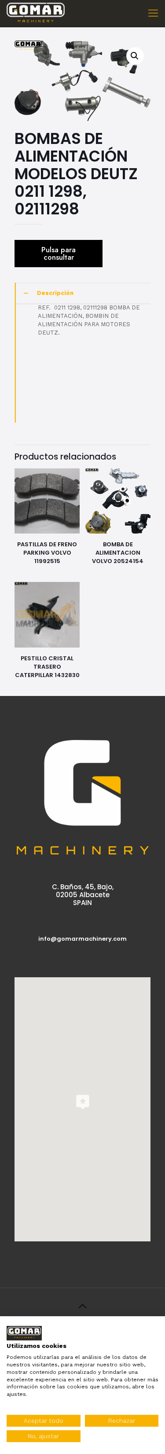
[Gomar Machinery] (36, 13)
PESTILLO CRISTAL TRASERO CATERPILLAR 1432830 (47, 666)
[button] (135, 56)
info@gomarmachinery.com (82, 939)
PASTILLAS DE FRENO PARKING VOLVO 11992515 (47, 552)
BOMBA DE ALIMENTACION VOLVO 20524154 (117, 552)
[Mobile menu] (153, 13)
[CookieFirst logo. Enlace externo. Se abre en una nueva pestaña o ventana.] (24, 1333)
